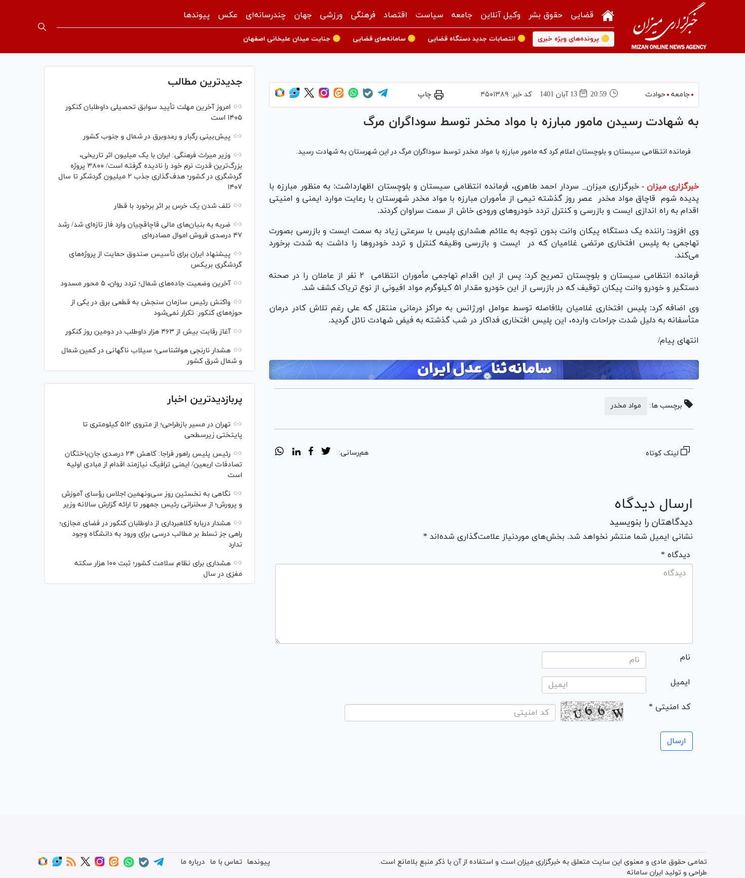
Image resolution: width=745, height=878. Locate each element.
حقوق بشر (546, 15)
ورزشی (331, 15)
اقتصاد (395, 15)
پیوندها (196, 15)
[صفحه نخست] (608, 14)
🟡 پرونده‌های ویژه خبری (573, 39)
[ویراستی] (294, 96)
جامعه (462, 15)
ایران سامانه (645, 872)
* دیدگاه (675, 555)
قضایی (582, 15)
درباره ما (192, 862)
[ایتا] (338, 96)
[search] (42, 27)
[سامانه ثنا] (484, 370)
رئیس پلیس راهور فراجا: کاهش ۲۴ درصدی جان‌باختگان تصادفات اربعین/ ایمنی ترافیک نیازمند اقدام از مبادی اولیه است (153, 464)
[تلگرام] (383, 96)
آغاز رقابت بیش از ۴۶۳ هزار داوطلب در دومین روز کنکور (148, 332)
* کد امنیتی (669, 707)
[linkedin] (296, 453)
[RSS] (71, 864)
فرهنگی (363, 15)
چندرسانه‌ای (266, 15)
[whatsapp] (279, 453)
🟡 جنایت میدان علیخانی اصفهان (292, 39)
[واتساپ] (353, 96)
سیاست (429, 15)
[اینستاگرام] (324, 96)
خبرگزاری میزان (673, 186)
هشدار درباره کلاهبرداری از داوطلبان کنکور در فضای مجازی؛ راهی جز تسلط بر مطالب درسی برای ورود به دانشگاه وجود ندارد (150, 534)
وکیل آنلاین (500, 15)
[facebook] (311, 453)
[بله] (368, 96)
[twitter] (325, 452)
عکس (228, 15)
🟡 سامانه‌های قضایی (384, 39)
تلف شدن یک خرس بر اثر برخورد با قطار (172, 206)
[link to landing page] (669, 27)
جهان (303, 15)
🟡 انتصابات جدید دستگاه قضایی (477, 39)
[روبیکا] (280, 96)
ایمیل (680, 682)
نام (685, 657)
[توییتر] (309, 96)
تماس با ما (226, 862)
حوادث (655, 94)
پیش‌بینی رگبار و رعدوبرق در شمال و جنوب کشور (157, 136)
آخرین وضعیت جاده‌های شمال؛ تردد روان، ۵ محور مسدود (145, 283)
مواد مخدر (626, 406)
